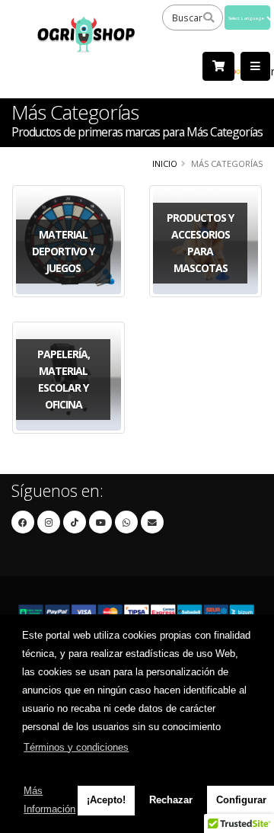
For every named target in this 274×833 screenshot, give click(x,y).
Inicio (164, 163)
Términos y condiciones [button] (76, 747)
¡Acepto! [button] (106, 800)
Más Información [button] (49, 800)
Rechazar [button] (171, 800)
